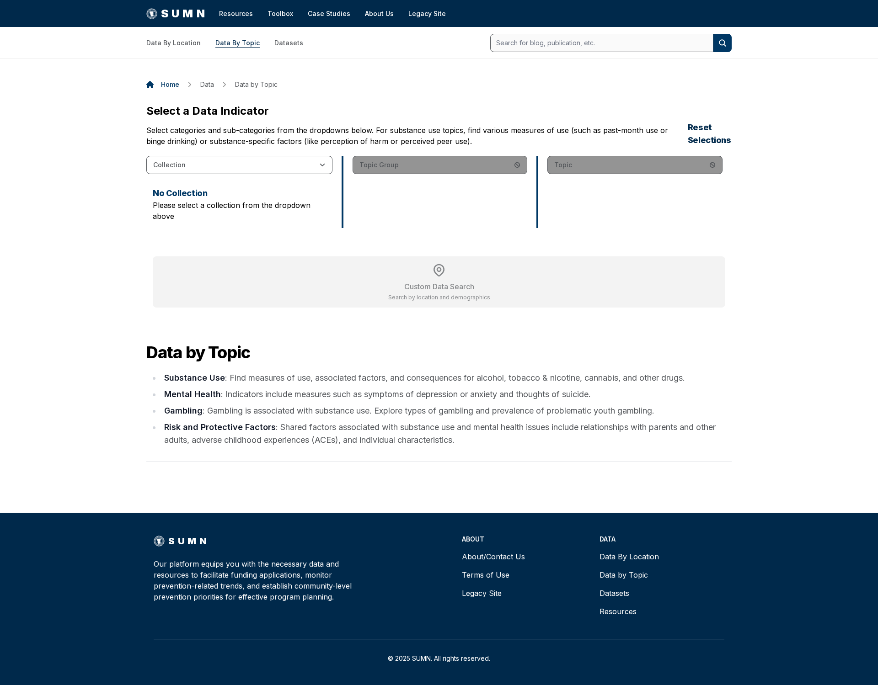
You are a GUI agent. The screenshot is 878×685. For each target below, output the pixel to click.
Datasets (288, 43)
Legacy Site (427, 13)
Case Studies (329, 13)
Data (207, 84)
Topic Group (379, 165)
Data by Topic (256, 84)
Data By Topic (237, 43)
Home (170, 84)
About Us (379, 13)
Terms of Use (485, 574)
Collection (169, 165)
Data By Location (173, 43)
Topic (563, 165)
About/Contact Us (493, 556)
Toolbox (280, 13)
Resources (236, 13)
